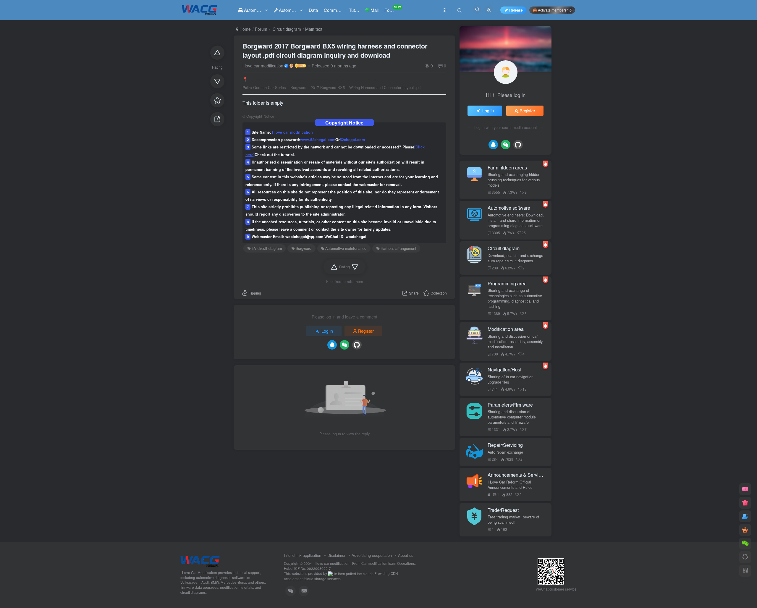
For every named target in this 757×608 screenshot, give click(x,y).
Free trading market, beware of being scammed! (513, 519)
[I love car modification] (200, 560)
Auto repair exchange (505, 452)
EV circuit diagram (267, 248)
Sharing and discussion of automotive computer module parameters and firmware (512, 417)
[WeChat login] (344, 345)
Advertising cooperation (372, 555)
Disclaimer (336, 555)
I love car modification (262, 66)
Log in (327, 331)
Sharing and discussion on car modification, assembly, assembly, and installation (516, 342)
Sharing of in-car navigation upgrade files (510, 379)
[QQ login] (332, 345)
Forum (261, 29)
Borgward (303, 248)
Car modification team (379, 563)
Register (366, 331)
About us (405, 555)
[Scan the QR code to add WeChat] (745, 543)
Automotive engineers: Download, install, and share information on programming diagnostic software (516, 220)
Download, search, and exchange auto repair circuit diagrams (515, 258)
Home (244, 29)
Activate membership (555, 9)
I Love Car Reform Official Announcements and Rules (510, 484)
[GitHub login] (357, 345)
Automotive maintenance (345, 248)
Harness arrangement (398, 248)
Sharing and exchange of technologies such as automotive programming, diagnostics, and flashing (515, 298)
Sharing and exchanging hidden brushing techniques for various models (514, 180)
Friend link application (302, 555)
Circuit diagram (286, 29)
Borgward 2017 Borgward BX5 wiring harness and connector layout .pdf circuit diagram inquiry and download (335, 50)
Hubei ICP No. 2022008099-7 (307, 568)
